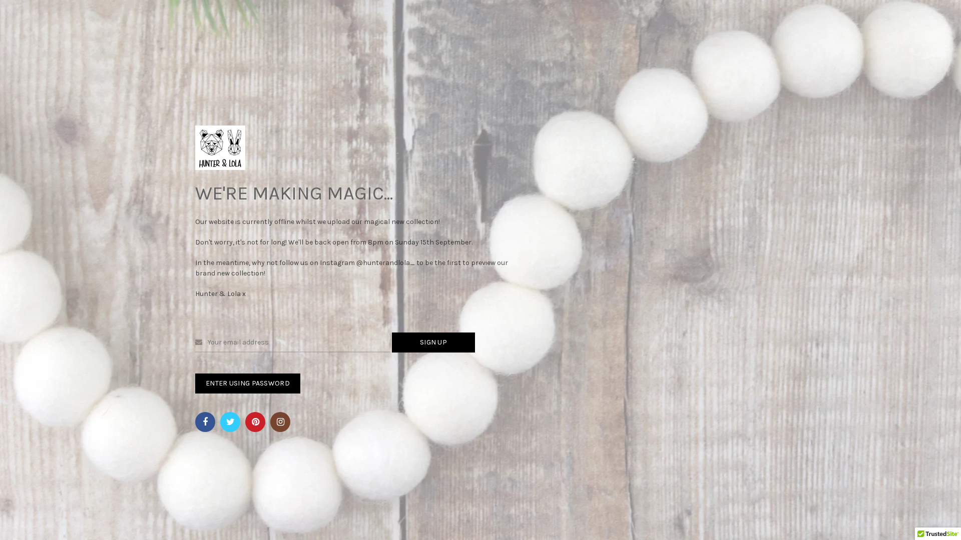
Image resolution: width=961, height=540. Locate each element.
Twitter (230, 422)
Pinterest (255, 422)
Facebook (205, 422)
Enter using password (248, 383)
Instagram (280, 422)
